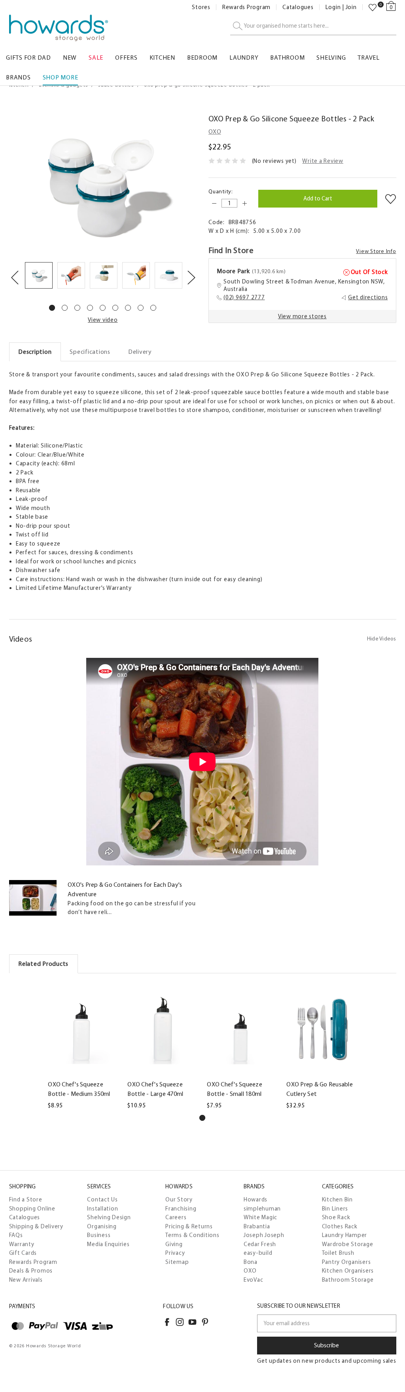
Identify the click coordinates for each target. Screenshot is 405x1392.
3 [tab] (77, 308)
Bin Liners (335, 1208)
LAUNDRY (243, 57)
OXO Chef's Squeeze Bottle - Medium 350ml (79, 1088)
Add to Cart (83, 1071)
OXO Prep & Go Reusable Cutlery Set (319, 1088)
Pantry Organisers (346, 1261)
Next (191, 277)
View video (103, 319)
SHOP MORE (60, 77)
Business (98, 1235)
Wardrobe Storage (347, 1244)
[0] (373, 7)
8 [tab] (141, 308)
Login (333, 7)
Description (34, 351)
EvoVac (253, 1279)
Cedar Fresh (260, 1244)
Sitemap (177, 1261)
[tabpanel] (39, 276)
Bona (250, 1261)
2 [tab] (65, 308)
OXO (250, 1270)
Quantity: (220, 191)
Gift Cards (23, 1252)
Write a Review (322, 160)
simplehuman (262, 1208)
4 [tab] (90, 308)
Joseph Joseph (264, 1235)
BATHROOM (287, 57)
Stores (201, 7)
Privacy (175, 1252)
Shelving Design (109, 1217)
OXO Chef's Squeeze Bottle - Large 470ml (155, 1088)
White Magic (260, 1217)
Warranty (21, 1244)
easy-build (258, 1252)
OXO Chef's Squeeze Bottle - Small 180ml (234, 1088)
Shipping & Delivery (36, 1226)
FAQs (16, 1235)
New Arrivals (26, 1279)
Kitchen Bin (337, 1199)
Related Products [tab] (43, 963)
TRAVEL (369, 57)
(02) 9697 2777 (244, 297)
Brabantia (257, 1226)
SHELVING (331, 57)
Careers (175, 1217)
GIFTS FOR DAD (28, 57)
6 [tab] (115, 308)
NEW (70, 57)
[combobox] (313, 26)
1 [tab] (52, 308)
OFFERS (126, 57)
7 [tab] (128, 308)
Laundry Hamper (344, 1235)
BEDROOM (202, 57)
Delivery (140, 351)
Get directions (368, 297)
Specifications (90, 351)
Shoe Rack (336, 1217)
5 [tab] (103, 308)
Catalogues (298, 7)
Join (351, 7)
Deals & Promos (31, 1270)
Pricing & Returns (189, 1226)
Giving (174, 1244)
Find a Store (25, 1199)
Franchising (180, 1208)
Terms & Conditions (192, 1235)
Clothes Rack (340, 1226)
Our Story (179, 1199)
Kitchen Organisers (348, 1270)
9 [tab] (153, 308)
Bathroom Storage (348, 1279)
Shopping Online (32, 1208)
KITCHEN (162, 57)
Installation (102, 1208)
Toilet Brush (338, 1252)
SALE (96, 57)
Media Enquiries (108, 1244)
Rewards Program (246, 7)
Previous (15, 277)
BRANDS (18, 77)
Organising (102, 1226)
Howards (255, 1199)
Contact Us (102, 1199)
